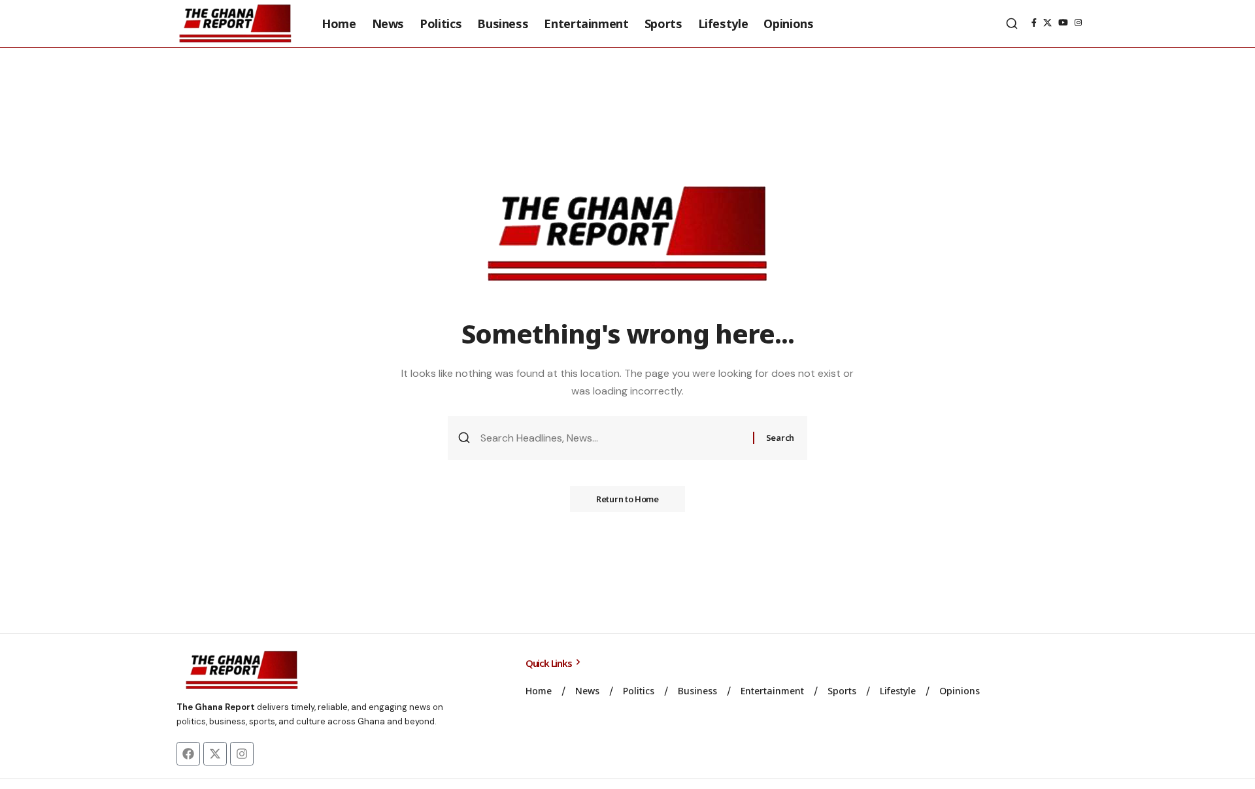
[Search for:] (612, 438)
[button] (1011, 23)
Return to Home (627, 499)
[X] (1047, 23)
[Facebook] (1034, 23)
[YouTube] (1063, 23)
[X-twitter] (215, 753)
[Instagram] (1078, 23)
